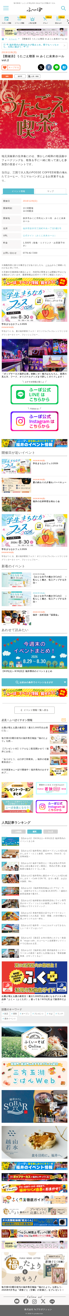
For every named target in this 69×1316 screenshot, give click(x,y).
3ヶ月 (50, 832)
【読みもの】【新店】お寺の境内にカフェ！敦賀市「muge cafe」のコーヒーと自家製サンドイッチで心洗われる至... (43, 941)
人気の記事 (32, 23)
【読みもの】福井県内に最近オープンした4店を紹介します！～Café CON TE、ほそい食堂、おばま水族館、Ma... (43, 878)
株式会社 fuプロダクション (38, 1309)
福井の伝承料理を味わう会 (46, 501)
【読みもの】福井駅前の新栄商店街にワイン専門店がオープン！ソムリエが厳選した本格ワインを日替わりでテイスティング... (43, 903)
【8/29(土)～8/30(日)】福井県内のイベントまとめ (27, 671)
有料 (7, 76)
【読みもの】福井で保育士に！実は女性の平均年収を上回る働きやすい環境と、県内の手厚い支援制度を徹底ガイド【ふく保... (43, 866)
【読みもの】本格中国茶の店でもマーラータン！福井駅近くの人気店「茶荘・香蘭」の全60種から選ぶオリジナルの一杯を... (43, 916)
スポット (6, 23)
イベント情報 (18, 191)
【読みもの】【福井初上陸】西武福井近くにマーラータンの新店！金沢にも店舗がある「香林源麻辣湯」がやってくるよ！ (43, 953)
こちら (48, 265)
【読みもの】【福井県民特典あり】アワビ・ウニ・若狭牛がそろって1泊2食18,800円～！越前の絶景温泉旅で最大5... (43, 891)
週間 (34, 832)
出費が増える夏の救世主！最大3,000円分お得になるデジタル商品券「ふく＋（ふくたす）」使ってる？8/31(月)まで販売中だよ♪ (34, 999)
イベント (19, 23)
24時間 (18, 832)
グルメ (45, 23)
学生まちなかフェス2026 (14, 324)
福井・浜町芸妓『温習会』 (46, 615)
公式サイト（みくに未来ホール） (40, 235)
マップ (50, 191)
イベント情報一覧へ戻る (36, 710)
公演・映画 (35, 76)
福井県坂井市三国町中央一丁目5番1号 (42, 228)
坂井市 (20, 76)
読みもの (58, 23)
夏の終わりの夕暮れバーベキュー (50, 482)
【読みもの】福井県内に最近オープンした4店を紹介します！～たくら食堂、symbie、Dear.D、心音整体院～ (43, 854)
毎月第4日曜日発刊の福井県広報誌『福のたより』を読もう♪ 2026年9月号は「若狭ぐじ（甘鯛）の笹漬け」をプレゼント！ (33, 1288)
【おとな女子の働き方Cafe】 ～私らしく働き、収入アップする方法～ (50, 580)
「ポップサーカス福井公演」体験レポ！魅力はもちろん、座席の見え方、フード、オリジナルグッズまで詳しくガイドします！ (34, 375)
